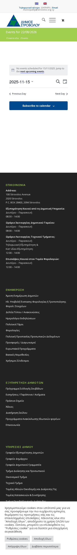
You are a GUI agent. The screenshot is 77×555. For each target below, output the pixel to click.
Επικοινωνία (13, 425)
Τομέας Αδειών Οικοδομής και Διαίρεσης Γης (31, 489)
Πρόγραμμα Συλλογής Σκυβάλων (24, 388)
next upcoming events (32, 71)
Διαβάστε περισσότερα (45, 546)
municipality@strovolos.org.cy (38, 9)
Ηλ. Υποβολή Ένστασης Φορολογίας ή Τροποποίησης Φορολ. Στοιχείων (36, 304)
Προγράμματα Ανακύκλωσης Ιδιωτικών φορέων (33, 419)
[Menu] (50, 20)
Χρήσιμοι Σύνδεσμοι (17, 360)
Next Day (60, 93)
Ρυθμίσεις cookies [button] (17, 538)
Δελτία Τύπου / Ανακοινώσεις (22, 312)
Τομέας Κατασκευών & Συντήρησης (26, 495)
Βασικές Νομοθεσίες (17, 354)
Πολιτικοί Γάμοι (14, 324)
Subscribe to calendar (36, 105)
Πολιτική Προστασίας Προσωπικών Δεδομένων (33, 336)
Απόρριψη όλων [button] (17, 546)
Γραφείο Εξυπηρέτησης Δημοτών (25, 452)
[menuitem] (41, 20)
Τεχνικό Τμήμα (14, 483)
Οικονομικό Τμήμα (16, 477)
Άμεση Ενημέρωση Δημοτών (22, 295)
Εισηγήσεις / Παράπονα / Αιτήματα (25, 394)
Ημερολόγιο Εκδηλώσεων (20, 318)
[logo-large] (32, 20)
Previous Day (19, 93)
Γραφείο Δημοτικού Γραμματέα (23, 464)
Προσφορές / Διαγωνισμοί (21, 342)
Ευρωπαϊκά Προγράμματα (21, 348)
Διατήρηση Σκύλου (16, 412)
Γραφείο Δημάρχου (17, 458)
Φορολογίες (13, 330)
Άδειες (9, 406)
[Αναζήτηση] (41, 20)
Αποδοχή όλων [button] (42, 538)
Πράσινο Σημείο (15, 400)
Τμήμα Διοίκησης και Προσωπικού (25, 471)
